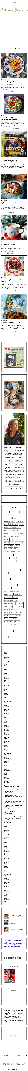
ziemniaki (17, 633)
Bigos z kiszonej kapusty (11, 322)
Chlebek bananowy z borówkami (12, 810)
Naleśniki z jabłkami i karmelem (14, 82)
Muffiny (17, 536)
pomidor (13, 609)
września (6, 668)
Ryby (5, 548)
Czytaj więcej (9, 91)
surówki (6, 624)
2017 (5, 836)
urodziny (17, 627)
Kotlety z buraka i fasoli (10, 811)
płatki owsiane (13, 618)
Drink (10, 524)
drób (15, 585)
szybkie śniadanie (8, 627)
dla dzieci (6, 579)
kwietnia (6, 657)
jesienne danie (17, 594)
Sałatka (10, 548)
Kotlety (17, 530)
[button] (14, 2)
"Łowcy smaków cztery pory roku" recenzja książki (12, 161)
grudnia (6, 664)
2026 (5, 652)
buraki (18, 563)
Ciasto (5, 515)
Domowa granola (9, 819)
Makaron (6, 536)
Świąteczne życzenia (9, 244)
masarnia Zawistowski (9, 603)
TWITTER (12, 1055)
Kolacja (12, 530)
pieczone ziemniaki (18, 606)
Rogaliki (18, 545)
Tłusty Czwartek (8, 554)
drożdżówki (18, 582)
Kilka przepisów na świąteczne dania (13, 796)
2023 (5, 697)
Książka (6, 533)
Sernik (15, 548)
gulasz (18, 588)
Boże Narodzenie (14, 512)
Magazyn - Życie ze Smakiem (16, 533)
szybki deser (13, 624)
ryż (15, 621)
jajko (11, 594)
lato (16, 600)
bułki (5, 566)
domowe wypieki (15, 579)
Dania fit (16, 518)
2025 (5, 663)
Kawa (19, 527)
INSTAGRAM (21, 1055)
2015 (4, 870)
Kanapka (14, 527)
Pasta (12, 542)
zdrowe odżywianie (19, 630)
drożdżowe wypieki (9, 582)
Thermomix (13, 551)
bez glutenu (12, 563)
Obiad (17, 539)
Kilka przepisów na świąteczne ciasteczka (14, 801)
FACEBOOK (5, 1055)
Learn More (11, 1069)
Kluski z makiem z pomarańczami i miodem (13, 799)
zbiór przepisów (8, 630)
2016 (5, 853)
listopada (6, 665)
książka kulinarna (8, 600)
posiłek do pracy (18, 612)
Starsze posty (20, 337)
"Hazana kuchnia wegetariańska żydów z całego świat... (14, 816)
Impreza (22, 524)
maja (5, 656)
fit (9, 588)
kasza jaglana (7, 597)
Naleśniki (6, 539)
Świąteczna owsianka (10, 806)
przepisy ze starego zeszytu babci (12, 615)
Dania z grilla (20, 521)
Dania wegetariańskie (9, 521)
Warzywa (6, 557)
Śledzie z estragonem (10, 802)
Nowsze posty (7, 337)
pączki (5, 618)
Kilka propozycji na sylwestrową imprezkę (10, 118)
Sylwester (6, 551)
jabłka (5, 594)
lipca (5, 653)
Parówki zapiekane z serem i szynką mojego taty (13, 813)
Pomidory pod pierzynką (16, 929)
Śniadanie (11, 636)
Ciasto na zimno (8, 518)
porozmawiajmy (8, 612)
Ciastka (22, 512)
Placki (21, 542)
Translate (15, 1037)
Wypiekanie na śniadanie (10, 560)
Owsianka (6, 542)
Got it (17, 1069)
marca (6, 658)
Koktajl (6, 530)
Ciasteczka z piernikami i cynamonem (13, 797)
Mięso (12, 536)
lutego (6, 660)
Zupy (5, 563)
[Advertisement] (14, 33)
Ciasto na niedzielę (13, 515)
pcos (11, 606)
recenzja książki (8, 621)
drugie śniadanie (8, 585)
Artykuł (6, 512)
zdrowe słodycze (8, 633)
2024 (5, 680)
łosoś (5, 636)
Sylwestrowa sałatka (9, 203)
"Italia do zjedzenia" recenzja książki (13, 805)
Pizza (17, 542)
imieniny (6, 591)
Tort (19, 551)
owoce (6, 606)
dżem (5, 588)
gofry (13, 588)
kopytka (15, 597)
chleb (21, 566)
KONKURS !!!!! (7, 527)
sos (19, 621)
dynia (20, 585)
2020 (5, 749)
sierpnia (6, 669)
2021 (5, 732)
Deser (5, 524)
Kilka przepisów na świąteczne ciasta (13, 793)
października (7, 666)
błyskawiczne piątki (13, 566)
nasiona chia (20, 603)
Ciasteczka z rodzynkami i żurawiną (13, 818)
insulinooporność (14, 591)
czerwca (6, 654)
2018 (5, 784)
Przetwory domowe (9, 545)
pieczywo (6, 609)
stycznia (6, 661)
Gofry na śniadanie (9, 814)
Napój (12, 539)
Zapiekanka (20, 560)
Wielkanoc (13, 557)
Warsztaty (16, 554)
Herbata (16, 524)
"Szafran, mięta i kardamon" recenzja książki (13, 808)
